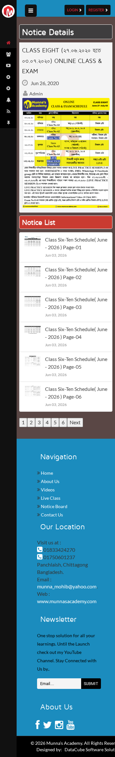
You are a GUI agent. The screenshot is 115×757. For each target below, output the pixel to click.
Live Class (50, 498)
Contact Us (51, 514)
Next (75, 422)
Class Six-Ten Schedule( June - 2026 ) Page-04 (76, 333)
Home (46, 473)
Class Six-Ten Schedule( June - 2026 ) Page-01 (76, 243)
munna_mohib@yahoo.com (66, 586)
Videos (47, 489)
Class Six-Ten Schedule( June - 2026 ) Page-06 (76, 393)
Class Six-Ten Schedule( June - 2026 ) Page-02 (76, 273)
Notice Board (53, 506)
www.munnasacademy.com (66, 601)
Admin (35, 93)
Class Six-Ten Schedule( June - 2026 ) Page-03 (76, 303)
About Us (49, 481)
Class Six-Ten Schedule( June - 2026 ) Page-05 (76, 363)
